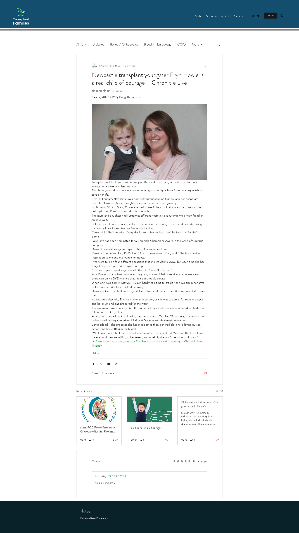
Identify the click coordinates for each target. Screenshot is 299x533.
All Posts (81, 44)
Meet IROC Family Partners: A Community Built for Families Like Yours (97, 429)
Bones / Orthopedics (124, 44)
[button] (198, 16)
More (195, 44)
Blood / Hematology (157, 44)
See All (219, 390)
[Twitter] (258, 16)
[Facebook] (249, 16)
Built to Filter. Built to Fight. (146, 428)
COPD (181, 44)
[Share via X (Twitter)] (101, 363)
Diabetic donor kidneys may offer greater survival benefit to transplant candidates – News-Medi (199, 404)
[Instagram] (253, 16)
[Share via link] (116, 363)
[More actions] (205, 66)
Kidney (96, 353)
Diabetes (98, 44)
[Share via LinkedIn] (108, 363)
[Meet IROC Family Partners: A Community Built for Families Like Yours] (98, 409)
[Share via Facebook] (93, 363)
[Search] (282, 16)
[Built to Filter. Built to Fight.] (149, 409)
